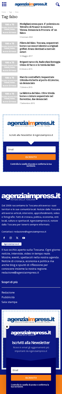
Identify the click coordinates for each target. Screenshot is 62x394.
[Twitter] (18, 238)
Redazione (8, 292)
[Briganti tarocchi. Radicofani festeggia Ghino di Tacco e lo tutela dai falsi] (9, 66)
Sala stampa (9, 302)
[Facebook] (5, 238)
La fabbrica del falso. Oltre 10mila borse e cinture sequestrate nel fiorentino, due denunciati (37, 96)
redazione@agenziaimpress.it (30, 231)
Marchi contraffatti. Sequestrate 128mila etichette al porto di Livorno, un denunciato (39, 80)
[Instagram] (11, 238)
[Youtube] (24, 238)
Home (4, 12)
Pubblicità (8, 297)
